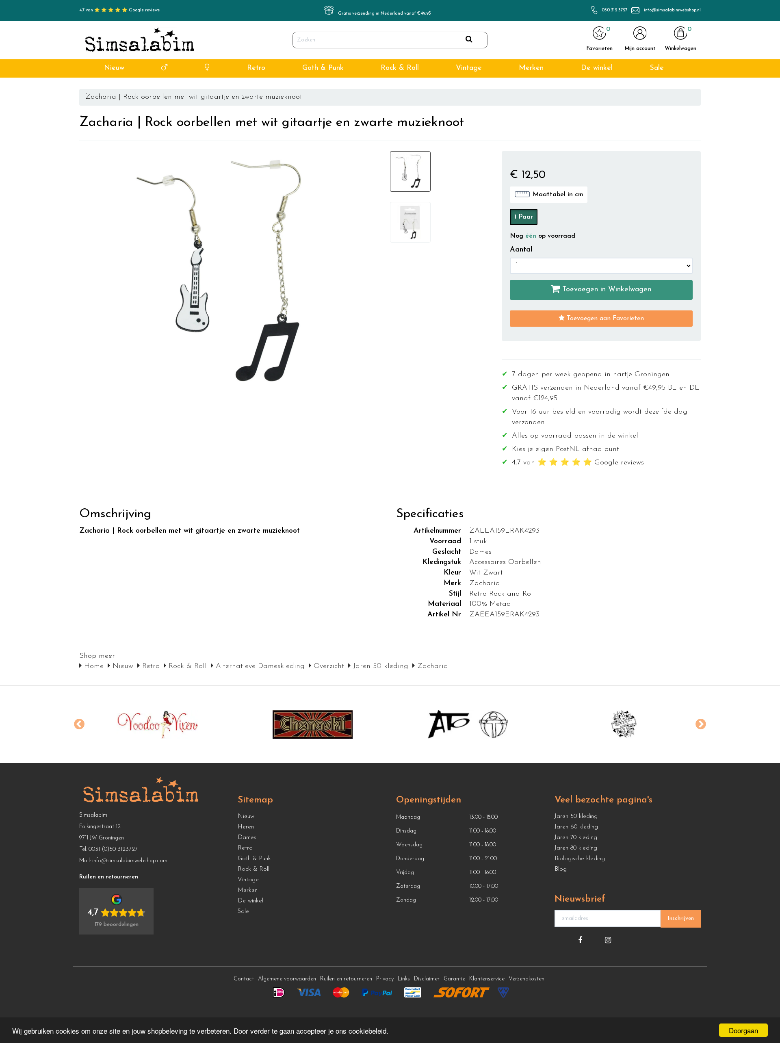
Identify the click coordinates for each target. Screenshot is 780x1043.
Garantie (454, 979)
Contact (244, 979)
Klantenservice (487, 979)
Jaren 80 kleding (576, 848)
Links (404, 979)
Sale (657, 68)
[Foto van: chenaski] (312, 724)
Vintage (469, 68)
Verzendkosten (526, 979)
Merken (531, 68)
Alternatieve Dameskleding (259, 666)
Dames (247, 838)
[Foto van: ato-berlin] (468, 724)
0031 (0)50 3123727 (113, 849)
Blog (561, 869)
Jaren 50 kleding (379, 666)
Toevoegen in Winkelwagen (605, 289)
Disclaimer (427, 979)
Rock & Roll (400, 68)
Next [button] (701, 724)
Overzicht (327, 666)
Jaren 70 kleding (576, 838)
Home (93, 666)
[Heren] (164, 68)
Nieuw (114, 68)
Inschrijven (680, 918)
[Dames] (207, 68)
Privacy (385, 979)
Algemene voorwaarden (287, 979)
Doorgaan (743, 1030)
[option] (157, 724)
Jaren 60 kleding (576, 827)
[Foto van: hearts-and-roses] (624, 724)
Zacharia (431, 666)
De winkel (597, 68)
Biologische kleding (580, 859)
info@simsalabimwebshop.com (129, 861)
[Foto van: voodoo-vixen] (157, 724)
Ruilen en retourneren (346, 979)
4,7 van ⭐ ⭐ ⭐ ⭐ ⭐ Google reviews (119, 10)
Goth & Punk (323, 68)
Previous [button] (79, 724)
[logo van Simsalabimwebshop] (139, 40)
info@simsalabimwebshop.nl (672, 10)
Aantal (521, 250)
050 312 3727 (614, 10)
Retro (256, 68)
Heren (246, 827)
